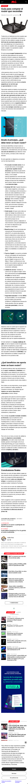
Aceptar (14, 769)
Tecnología (10, 520)
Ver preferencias (14, 777)
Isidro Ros (17, 15)
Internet (19, 518)
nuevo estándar (22, 196)
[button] (25, 742)
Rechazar (14, 773)
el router (20, 46)
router (4, 520)
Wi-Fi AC (7, 198)
